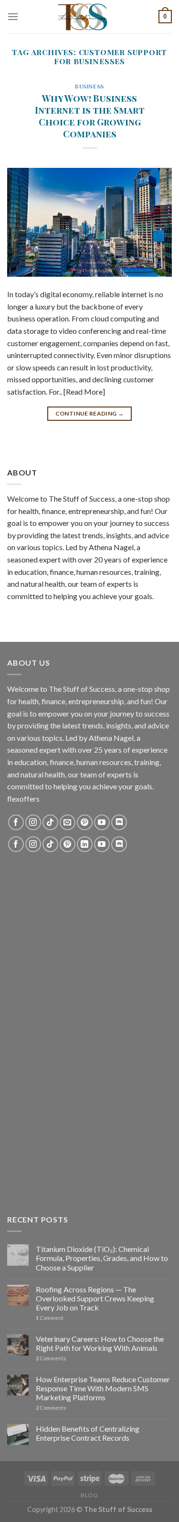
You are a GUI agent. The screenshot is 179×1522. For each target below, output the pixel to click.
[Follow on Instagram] (33, 822)
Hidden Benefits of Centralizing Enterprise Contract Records (87, 1433)
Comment (49, 1318)
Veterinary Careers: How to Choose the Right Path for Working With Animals (100, 1343)
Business (89, 86)
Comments (51, 1358)
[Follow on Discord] (119, 822)
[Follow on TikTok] (50, 822)
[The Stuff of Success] (89, 16)
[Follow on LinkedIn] (85, 844)
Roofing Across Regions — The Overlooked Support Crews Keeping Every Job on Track (95, 1298)
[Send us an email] (67, 822)
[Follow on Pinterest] (85, 822)
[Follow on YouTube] (102, 822)
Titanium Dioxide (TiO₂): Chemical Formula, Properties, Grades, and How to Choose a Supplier (102, 1257)
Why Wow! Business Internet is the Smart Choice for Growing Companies (90, 116)
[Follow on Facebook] (16, 822)
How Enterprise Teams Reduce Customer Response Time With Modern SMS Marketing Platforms (103, 1388)
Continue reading (89, 413)
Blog (89, 1495)
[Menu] (13, 16)
